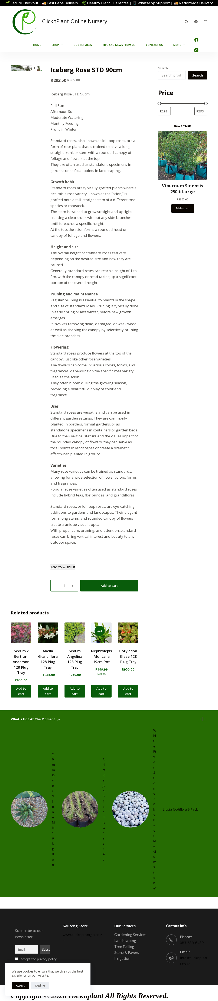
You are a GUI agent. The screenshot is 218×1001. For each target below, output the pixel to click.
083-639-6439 (192, 942)
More (177, 45)
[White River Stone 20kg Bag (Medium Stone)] (130, 809)
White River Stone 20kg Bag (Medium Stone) (154, 809)
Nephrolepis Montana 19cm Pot (101, 656)
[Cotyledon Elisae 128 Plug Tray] (128, 632)
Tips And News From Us (118, 45)
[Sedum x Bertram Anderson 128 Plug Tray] (21, 632)
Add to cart (109, 585)
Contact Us (154, 45)
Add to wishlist (62, 566)
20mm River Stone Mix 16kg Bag (53, 809)
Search (163, 68)
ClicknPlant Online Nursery (74, 21)
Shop (55, 45)
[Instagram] (196, 50)
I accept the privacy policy (37, 959)
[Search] (186, 21)
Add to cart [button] (21, 691)
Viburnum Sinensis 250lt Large (182, 188)
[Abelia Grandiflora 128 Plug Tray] (48, 632)
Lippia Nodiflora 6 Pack (180, 809)
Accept (20, 985)
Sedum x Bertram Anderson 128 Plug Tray (21, 661)
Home (37, 45)
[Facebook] (196, 40)
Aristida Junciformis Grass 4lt (104, 809)
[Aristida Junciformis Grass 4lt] (80, 809)
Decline (40, 985)
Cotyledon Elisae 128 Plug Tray (128, 656)
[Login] (196, 21)
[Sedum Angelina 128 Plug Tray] (75, 632)
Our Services (82, 45)
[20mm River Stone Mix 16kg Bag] (29, 809)
